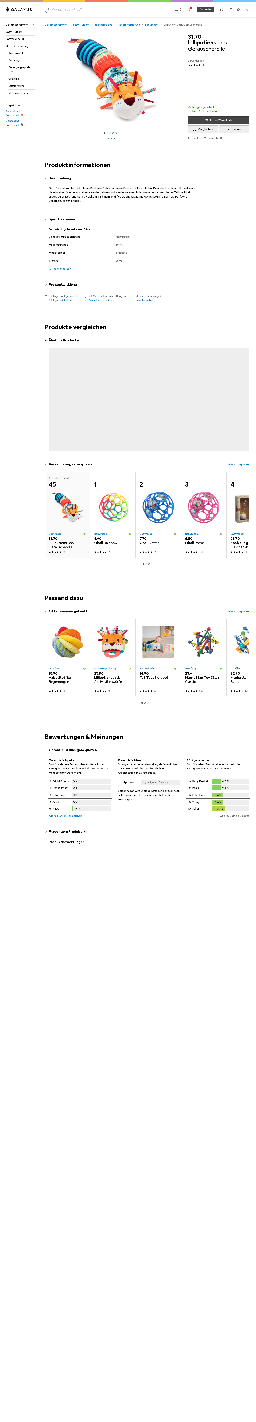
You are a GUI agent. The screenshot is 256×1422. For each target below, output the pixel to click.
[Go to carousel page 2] (145, 428)
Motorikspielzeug (19, 93)
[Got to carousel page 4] (113, 133)
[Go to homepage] (19, 9)
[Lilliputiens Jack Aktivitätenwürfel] (112, 635)
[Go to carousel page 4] (150, 428)
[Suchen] (48, 9)
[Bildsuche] (176, 9)
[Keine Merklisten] (238, 9)
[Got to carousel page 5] (116, 133)
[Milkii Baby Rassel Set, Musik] (203, 384)
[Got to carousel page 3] (110, 133)
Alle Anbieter (144, 300)
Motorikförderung (17, 46)
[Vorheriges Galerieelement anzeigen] (43, 80)
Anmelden (205, 9)
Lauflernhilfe (16, 86)
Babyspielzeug (15, 39)
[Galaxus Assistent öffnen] (222, 9)
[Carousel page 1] (105, 133)
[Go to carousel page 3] (148, 428)
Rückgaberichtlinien (61, 300)
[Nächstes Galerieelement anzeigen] (180, 80)
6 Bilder (112, 138)
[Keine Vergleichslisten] (230, 9)
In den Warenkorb (221, 120)
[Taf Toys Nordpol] (158, 635)
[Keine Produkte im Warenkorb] (247, 9)
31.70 (194, 37)
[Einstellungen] (190, 9)
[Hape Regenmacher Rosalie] (67, 384)
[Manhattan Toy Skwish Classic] (203, 635)
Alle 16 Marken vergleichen (65, 794)
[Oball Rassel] (203, 492)
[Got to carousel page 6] (118, 133)
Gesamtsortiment (17, 24)
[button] (218, 109)
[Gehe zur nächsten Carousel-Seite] (242, 384)
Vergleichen (205, 129)
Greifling (13, 78)
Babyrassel (15, 53)
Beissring (14, 60)
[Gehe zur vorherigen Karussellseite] (50, 384)
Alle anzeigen (236, 340)
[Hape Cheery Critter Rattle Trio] (112, 384)
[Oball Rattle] (158, 492)
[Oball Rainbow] (112, 492)
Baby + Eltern (14, 32)
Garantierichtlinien (100, 300)
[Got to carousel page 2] (107, 133)
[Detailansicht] (80, 773)
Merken (237, 129)
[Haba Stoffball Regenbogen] (67, 635)
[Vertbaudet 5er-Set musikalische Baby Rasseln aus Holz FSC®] (158, 384)
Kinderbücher (148, 646)
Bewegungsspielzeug (19, 69)
